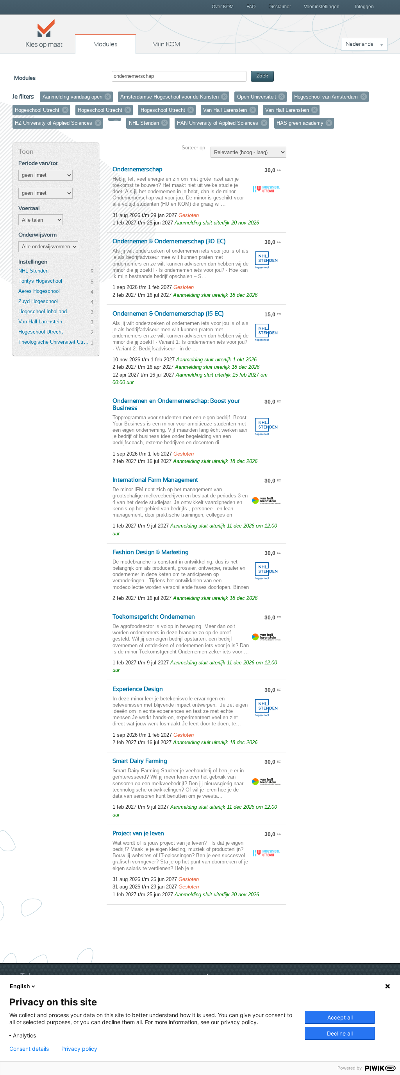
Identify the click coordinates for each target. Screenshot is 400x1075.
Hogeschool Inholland (42, 311)
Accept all (340, 1017)
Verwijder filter (108, 97)
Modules (105, 44)
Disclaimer (279, 6)
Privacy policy (79, 1049)
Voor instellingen (321, 6)
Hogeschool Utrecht (40, 332)
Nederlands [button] (359, 44)
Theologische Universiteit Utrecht (54, 342)
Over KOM (223, 6)
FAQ (250, 6)
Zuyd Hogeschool (38, 301)
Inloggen (364, 6)
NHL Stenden (33, 271)
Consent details (29, 1049)
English (20, 986)
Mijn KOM (166, 44)
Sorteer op (193, 148)
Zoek (262, 76)
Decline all (340, 1033)
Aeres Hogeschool (39, 291)
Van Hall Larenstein (40, 322)
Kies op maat (44, 33)
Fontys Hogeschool (40, 281)
